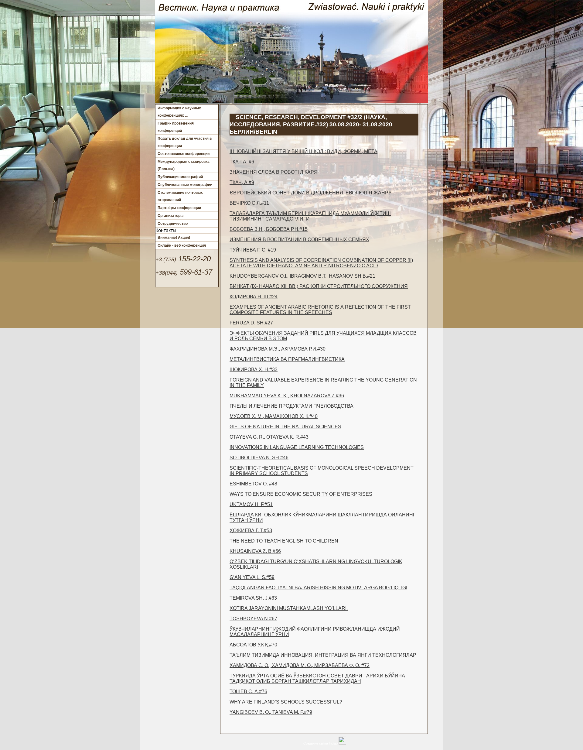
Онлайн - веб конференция (182, 245)
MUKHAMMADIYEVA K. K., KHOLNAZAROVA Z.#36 (287, 395)
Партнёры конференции (179, 208)
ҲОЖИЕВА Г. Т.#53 (251, 530)
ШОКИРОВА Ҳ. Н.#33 (254, 369)
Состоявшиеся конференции (184, 154)
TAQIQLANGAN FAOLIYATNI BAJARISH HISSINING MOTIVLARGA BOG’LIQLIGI (318, 587)
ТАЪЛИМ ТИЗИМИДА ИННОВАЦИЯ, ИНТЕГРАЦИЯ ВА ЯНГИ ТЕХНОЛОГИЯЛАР (323, 655)
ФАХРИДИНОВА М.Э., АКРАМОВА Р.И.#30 (278, 348)
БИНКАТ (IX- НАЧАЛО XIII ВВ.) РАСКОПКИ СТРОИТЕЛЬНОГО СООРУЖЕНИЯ (319, 286)
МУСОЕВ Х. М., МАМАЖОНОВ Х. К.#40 (274, 416)
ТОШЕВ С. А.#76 (248, 691)
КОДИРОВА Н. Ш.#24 (254, 296)
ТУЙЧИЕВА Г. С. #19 (253, 249)
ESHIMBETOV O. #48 (253, 483)
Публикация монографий (180, 177)
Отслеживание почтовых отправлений (180, 196)
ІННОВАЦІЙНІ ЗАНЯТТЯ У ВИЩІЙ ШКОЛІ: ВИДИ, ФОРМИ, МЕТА (303, 151)
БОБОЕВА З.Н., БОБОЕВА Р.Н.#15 (269, 229)
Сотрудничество (173, 223)
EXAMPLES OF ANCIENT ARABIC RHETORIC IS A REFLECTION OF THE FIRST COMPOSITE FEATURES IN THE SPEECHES (320, 309)
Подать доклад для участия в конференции (185, 142)
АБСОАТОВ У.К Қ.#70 (253, 644)
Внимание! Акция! (174, 237)
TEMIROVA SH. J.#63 (253, 598)
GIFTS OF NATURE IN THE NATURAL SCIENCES (285, 426)
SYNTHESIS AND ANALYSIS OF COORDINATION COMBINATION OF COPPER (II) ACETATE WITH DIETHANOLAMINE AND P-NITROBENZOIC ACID (321, 263)
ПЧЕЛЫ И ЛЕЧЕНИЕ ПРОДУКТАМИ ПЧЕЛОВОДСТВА (291, 406)
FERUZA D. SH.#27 (251, 322)
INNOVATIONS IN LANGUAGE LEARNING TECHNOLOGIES (297, 447)
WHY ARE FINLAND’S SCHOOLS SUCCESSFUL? (286, 701)
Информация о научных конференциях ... (179, 112)
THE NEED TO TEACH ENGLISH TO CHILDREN (284, 540)
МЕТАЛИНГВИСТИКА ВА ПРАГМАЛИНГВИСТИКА (287, 359)
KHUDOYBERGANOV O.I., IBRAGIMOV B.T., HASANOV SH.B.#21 (302, 276)
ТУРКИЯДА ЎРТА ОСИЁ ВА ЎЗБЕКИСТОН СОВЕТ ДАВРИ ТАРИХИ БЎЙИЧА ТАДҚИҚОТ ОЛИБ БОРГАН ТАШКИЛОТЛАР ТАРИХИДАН (317, 678)
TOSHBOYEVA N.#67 (253, 618)
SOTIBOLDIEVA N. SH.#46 (259, 457)
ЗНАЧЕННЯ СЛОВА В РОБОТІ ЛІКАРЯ (274, 172)
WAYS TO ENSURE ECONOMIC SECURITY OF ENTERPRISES (301, 494)
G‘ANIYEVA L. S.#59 (252, 577)
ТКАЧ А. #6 (242, 161)
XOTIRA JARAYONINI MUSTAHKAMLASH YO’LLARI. (289, 608)
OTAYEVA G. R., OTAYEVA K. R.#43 (269, 437)
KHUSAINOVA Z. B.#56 (255, 551)
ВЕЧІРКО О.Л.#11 (249, 203)
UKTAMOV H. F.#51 (251, 504)
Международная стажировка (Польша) (184, 165)
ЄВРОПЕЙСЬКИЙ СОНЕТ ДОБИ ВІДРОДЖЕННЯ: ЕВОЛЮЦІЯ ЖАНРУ (310, 192)
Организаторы (170, 216)
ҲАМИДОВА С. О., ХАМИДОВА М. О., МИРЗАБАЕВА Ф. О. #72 (300, 665)
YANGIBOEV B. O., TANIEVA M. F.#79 (271, 712)
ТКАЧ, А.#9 (242, 182)
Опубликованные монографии (185, 185)
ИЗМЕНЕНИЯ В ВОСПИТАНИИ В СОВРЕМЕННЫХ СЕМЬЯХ (299, 239)
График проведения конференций (176, 127)
